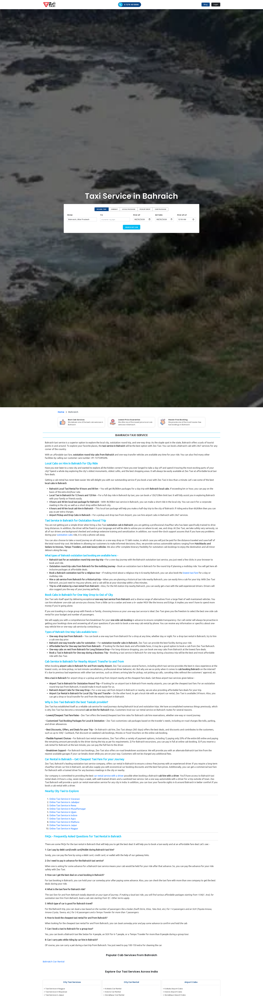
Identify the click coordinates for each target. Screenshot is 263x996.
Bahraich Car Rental (53, 961)
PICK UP (136, 215)
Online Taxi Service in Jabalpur (64, 802)
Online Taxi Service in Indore (63, 815)
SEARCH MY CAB (131, 227)
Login (216, 4)
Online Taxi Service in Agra (62, 818)
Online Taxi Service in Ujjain (62, 812)
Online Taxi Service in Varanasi (64, 799)
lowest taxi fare (190, 573)
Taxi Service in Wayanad (56, 992)
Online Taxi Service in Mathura (64, 822)
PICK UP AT (182, 215)
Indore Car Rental (113, 992)
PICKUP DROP (145, 209)
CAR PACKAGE (160, 209)
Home (61, 412)
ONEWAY (114, 209)
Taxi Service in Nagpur (55, 988)
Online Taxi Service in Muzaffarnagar (67, 809)
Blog (206, 4)
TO (101, 215)
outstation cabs (65, 535)
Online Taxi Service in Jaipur (63, 825)
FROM (69, 215)
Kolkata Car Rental (113, 988)
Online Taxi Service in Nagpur (63, 828)
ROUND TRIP (101, 209)
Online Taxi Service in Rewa (62, 805)
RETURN (158, 215)
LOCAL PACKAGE (128, 209)
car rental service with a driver (109, 775)
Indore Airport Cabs (173, 992)
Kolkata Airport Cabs (174, 988)
